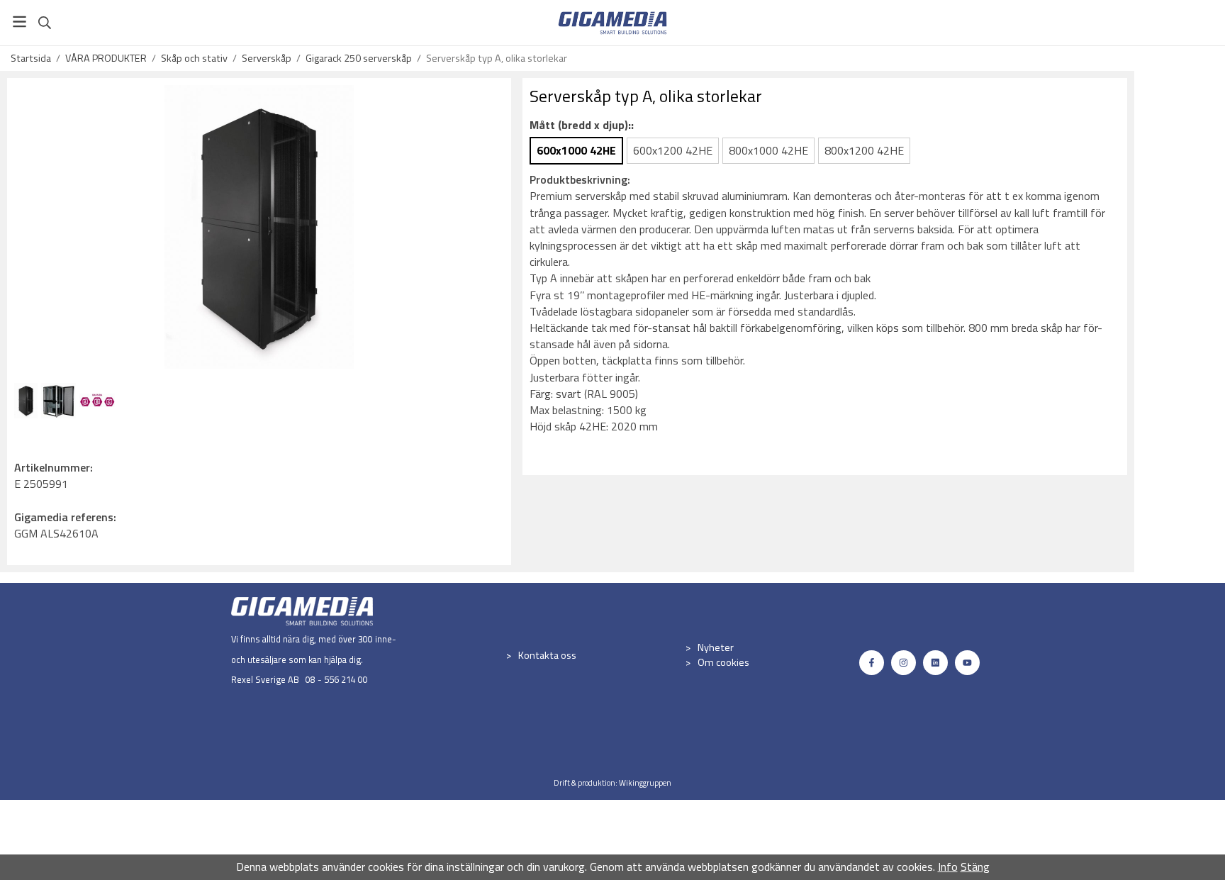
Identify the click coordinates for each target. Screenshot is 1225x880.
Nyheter (716, 647)
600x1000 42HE (576, 150)
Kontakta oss (547, 655)
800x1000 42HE (768, 150)
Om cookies (723, 662)
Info (948, 866)
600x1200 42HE (672, 150)
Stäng (975, 866)
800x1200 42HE (864, 150)
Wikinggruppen (645, 782)
